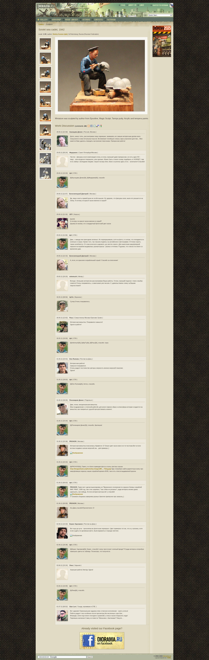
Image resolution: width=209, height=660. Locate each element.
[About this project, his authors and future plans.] (131, 5)
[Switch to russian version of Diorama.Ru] (161, 8)
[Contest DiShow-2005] (98, 19)
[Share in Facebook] (91, 125)
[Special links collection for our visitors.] (141, 5)
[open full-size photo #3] (45, 78)
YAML (169, 658)
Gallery (41, 24)
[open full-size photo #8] (45, 149)
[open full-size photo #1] (45, 49)
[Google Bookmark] (100, 125)
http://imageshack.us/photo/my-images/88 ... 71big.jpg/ (90, 469)
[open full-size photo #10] (45, 178)
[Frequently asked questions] (122, 5)
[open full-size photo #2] (45, 63)
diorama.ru (167, 656)
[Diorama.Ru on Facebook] (111, 19)
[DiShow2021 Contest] (161, 56)
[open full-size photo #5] (45, 106)
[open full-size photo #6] (45, 121)
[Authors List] (86, 19)
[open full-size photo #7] (45, 135)
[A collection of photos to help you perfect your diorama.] (71, 19)
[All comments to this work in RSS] (88, 125)
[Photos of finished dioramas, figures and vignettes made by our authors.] (44, 19)
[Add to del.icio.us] (97, 125)
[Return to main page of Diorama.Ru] (45, 16)
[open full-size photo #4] (45, 92)
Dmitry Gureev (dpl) (60, 34)
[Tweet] (94, 125)
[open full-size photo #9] (45, 164)
